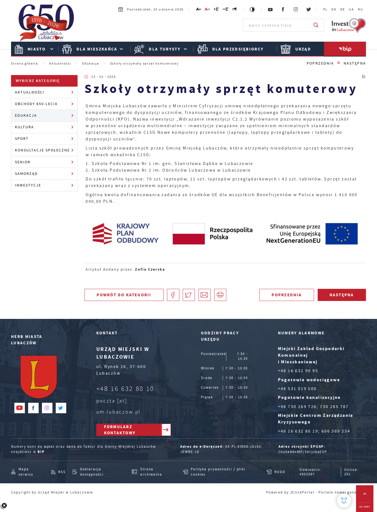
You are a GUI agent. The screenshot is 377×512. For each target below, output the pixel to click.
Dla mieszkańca (97, 49)
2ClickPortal (302, 492)
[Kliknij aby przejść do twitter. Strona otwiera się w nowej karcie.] (309, 9)
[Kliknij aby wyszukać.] (316, 25)
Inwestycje (28, 185)
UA (351, 9)
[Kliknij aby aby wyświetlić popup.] (344, 501)
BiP (345, 49)
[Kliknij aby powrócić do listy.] (339, 63)
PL (325, 9)
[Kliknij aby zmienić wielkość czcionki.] (198, 10)
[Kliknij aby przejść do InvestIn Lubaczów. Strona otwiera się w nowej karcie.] (348, 25)
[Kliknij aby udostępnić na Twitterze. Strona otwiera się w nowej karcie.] (189, 295)
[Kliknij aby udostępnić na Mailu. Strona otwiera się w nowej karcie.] (204, 295)
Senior (22, 162)
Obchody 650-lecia (36, 104)
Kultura (24, 127)
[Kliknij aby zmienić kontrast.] (252, 9)
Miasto (37, 49)
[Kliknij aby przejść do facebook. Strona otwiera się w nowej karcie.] (283, 9)
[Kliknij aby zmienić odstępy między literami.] (208, 10)
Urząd (303, 49)
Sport (22, 138)
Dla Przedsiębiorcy (238, 49)
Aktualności (29, 92)
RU (360, 9)
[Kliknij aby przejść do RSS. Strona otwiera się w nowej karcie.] (364, 77)
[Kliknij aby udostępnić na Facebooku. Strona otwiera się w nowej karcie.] (173, 295)
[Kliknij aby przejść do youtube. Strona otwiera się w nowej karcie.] (270, 9)
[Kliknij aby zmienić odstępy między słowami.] (226, 10)
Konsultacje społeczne (42, 150)
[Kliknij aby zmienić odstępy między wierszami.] (217, 10)
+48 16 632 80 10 (125, 389)
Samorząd (26, 173)
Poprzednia (320, 63)
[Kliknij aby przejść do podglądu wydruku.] (220, 295)
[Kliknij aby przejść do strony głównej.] (46, 24)
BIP (41, 451)
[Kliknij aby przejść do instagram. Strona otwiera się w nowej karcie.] (296, 9)
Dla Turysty (164, 49)
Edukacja (26, 115)
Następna (355, 63)
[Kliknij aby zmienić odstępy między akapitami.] (234, 10)
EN (333, 9)
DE (342, 9)
